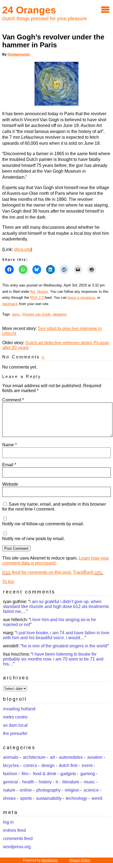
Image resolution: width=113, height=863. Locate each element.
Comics (30, 765)
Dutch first (68, 765)
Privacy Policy (79, 860)
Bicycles (11, 765)
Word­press (49, 860)
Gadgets (68, 773)
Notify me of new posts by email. (33, 538)
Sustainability (49, 798)
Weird (97, 798)
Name (9, 444)
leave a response (81, 298)
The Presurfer (15, 733)
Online (26, 790)
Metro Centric (15, 717)
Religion (72, 790)
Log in (8, 822)
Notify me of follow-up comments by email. (43, 524)
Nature (9, 790)
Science (91, 790)
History (42, 291)
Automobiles (71, 757)
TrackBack (88, 572)
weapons (60, 314)
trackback (10, 304)
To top (8, 581)
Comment (13, 400)
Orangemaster (18, 54)
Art (32, 291)
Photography (48, 790)
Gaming (87, 773)
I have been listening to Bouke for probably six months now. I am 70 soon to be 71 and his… (53, 659)
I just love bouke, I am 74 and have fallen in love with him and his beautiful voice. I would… (56, 635)
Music (89, 782)
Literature (70, 782)
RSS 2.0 (37, 298)
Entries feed (14, 830)
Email (9, 464)
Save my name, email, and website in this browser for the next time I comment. (54, 506)
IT (57, 782)
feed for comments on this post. (37, 572)
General (10, 782)
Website (10, 484)
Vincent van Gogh (36, 314)
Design (48, 765)
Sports (26, 798)
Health (28, 782)
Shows (9, 798)
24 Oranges (29, 10)
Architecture (34, 757)
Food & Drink (44, 773)
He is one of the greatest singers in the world (64, 646)
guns (16, 314)
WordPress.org (17, 846)
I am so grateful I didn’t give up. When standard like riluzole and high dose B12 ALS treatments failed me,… (56, 606)
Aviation (95, 757)
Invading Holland (19, 708)
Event (87, 765)
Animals (10, 757)
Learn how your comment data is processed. (55, 560)
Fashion (10, 773)
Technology (76, 798)
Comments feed (18, 838)
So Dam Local (15, 725)
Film (25, 773)
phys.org (22, 249)
